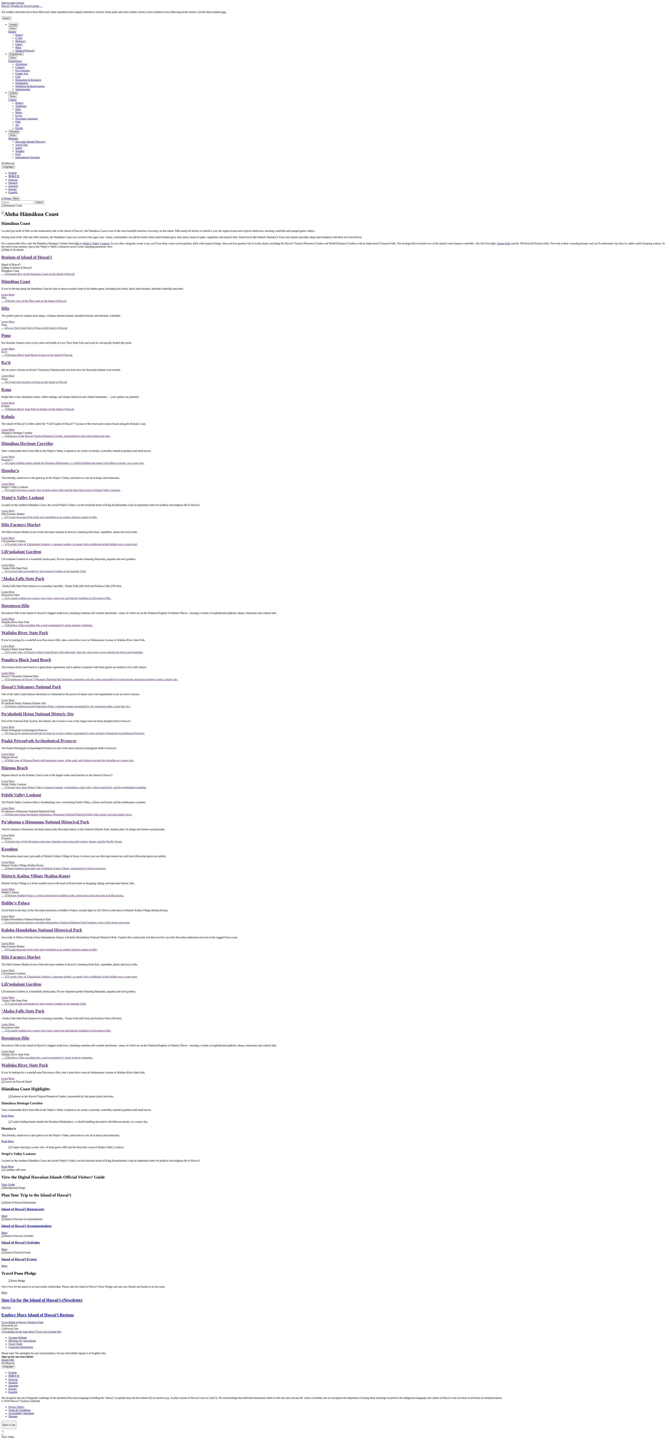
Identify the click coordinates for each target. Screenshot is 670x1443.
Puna (6, 335)
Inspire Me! (7, 1359)
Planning (14, 131)
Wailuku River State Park (24, 632)
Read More (7, 1115)
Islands (13, 24)
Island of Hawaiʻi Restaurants (22, 1209)
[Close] (41, 7)
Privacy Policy (16, 1406)
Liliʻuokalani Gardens (21, 551)
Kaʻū (5, 362)
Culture (13, 92)
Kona (6, 389)
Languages (8, 166)
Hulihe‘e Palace (15, 903)
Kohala (7, 416)
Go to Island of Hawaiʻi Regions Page (22, 1322)
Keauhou (9, 849)
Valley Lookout (96, 243)
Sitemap (12, 1416)
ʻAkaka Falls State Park (22, 578)
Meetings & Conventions (22, 1340)
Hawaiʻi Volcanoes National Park (31, 686)
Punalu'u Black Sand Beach (26, 659)
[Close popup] (2, 274)
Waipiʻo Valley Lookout (22, 497)
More (4, 1215)
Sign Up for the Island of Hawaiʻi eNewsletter (42, 1300)
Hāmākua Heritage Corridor (27, 443)
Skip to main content (12, 2)
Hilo (77, 243)
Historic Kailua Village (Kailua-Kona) (35, 876)
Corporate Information (20, 1347)
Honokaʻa (10, 470)
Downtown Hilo (15, 605)
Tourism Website (17, 1337)
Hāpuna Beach (14, 767)
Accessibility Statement (21, 1413)
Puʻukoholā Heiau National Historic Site (37, 714)
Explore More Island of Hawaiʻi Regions (37, 1315)
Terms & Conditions (19, 1410)
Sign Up (6, 1307)
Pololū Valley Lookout (21, 795)
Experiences (16, 54)
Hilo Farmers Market (20, 524)
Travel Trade (15, 1343)
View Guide (8, 1184)
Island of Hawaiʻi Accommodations (26, 1226)
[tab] (335, 6)
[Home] (6, 198)
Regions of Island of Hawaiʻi (26, 257)
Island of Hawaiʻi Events (19, 1259)
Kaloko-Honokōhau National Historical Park (41, 930)
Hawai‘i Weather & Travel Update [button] (20, 6)
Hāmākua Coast (15, 281)
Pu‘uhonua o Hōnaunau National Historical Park (45, 822)
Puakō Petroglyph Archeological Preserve (38, 740)
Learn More (7, 294)
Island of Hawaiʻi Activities (20, 1242)
